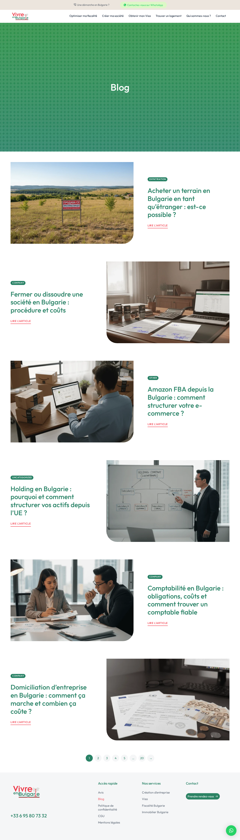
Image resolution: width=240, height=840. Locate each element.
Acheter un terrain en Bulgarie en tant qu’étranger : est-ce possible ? (179, 202)
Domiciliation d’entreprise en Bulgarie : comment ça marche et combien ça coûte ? (49, 699)
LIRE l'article (21, 320)
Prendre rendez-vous (201, 796)
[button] (231, 830)
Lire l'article (158, 225)
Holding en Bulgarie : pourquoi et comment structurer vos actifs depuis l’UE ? (50, 500)
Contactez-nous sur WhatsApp (145, 5)
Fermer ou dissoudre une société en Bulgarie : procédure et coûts (47, 302)
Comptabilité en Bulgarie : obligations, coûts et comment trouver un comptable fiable (186, 600)
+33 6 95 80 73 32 (29, 816)
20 (142, 758)
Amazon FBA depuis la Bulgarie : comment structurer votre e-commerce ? (181, 401)
